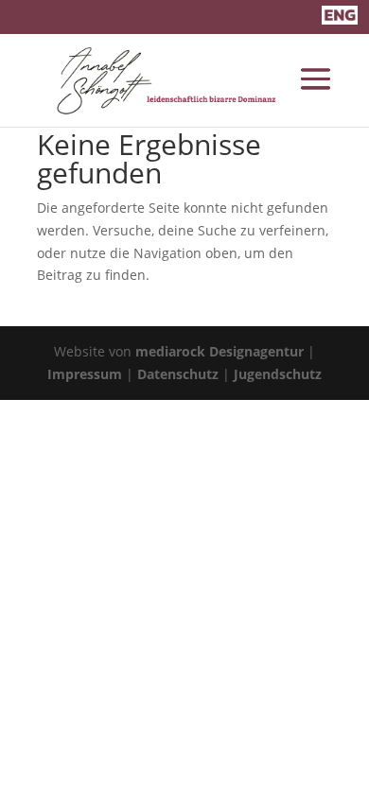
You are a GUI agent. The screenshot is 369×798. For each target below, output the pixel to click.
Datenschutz (178, 374)
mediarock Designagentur (219, 351)
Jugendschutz (278, 374)
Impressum (84, 374)
